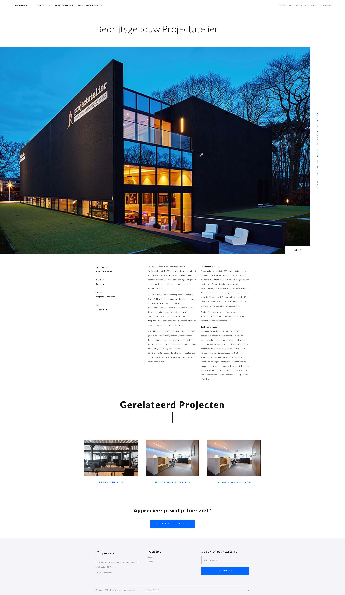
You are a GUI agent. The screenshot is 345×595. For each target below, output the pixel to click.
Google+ (317, 135)
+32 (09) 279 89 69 (106, 567)
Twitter (317, 152)
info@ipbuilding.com (104, 572)
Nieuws (315, 5)
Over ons (327, 5)
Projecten (302, 5)
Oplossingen (286, 5)
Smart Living (44, 5)
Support (151, 557)
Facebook (317, 171)
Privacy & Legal (152, 590)
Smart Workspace (65, 5)
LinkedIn (317, 117)
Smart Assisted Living (90, 5)
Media (150, 561)
